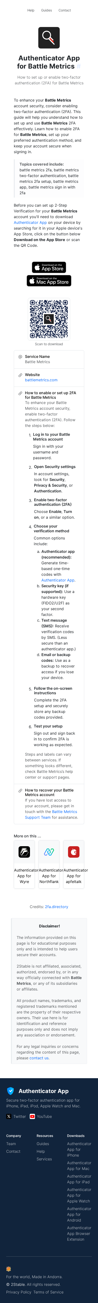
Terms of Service (48, 1292)
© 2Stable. (16, 1284)
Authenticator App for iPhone (79, 1149)
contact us (39, 1057)
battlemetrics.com (41, 379)
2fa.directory (56, 906)
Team (11, 1143)
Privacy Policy (18, 1292)
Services (44, 1159)
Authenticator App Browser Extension (79, 1233)
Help (30, 10)
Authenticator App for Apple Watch (79, 1195)
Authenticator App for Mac (79, 1165)
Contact (65, 10)
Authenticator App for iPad (79, 1179)
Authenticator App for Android (79, 1214)
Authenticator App (30, 222)
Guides (46, 10)
